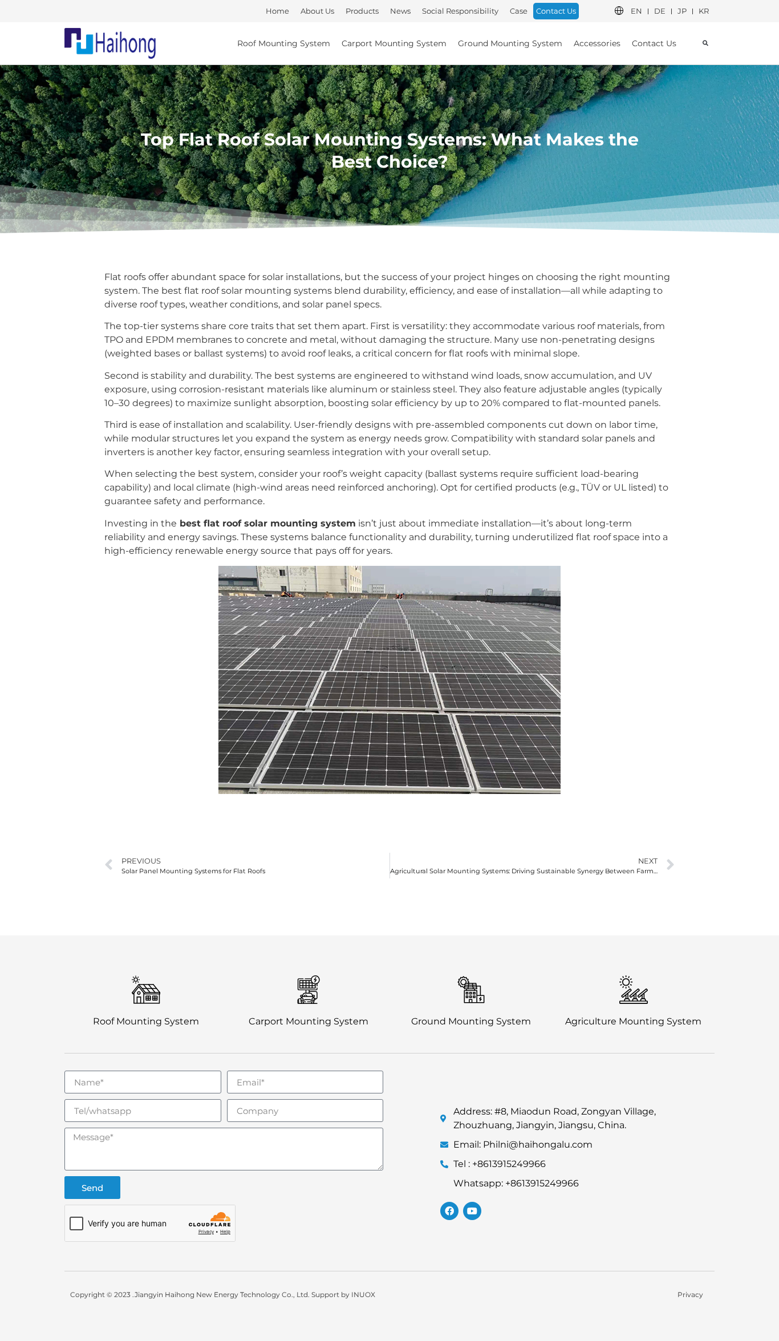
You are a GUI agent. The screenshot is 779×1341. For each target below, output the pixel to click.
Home (277, 10)
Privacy (690, 1294)
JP (682, 10)
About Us (317, 10)
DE (660, 10)
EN (636, 10)
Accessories (597, 43)
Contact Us (556, 10)
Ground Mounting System (510, 43)
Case (519, 10)
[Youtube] (472, 1211)
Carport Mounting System (394, 43)
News (400, 10)
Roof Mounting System (283, 43)
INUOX (363, 1294)
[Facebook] (449, 1211)
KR (704, 10)
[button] (705, 43)
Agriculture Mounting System (633, 1021)
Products (362, 10)
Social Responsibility (460, 10)
